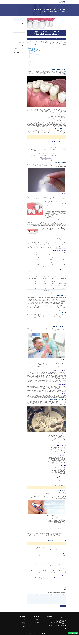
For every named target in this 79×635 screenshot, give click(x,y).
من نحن (51, 619)
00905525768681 (63, 625)
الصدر (23, 31)
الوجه (23, 38)
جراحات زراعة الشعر (21, 42)
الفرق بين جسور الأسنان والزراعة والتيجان (34, 50)
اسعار (63, 587)
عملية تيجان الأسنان (52, 549)
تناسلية (23, 40)
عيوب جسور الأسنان (30, 56)
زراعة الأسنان (37, 622)
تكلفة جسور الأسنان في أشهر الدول (33, 53)
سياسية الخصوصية (49, 626)
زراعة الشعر (37, 619)
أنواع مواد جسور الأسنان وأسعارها (32, 58)
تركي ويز (43, 633)
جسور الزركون (31, 62)
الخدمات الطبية (50, 623)
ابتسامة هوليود (37, 623)
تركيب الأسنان (50, 373)
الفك (23, 35)
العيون (23, 33)
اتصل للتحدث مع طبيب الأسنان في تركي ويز (59, 366)
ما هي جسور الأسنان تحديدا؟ (31, 48)
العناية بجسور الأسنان (31, 64)
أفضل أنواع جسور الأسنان (31, 51)
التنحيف (23, 29)
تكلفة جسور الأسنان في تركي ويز (33, 54)
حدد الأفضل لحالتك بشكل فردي (46, 159)
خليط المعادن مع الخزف (32, 60)
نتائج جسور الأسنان (30, 63)
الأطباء (51, 622)
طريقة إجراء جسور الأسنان (31, 57)
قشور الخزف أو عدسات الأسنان (52, 577)
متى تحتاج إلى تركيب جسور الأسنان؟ (33, 49)
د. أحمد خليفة (55, 38)
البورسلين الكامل (31, 61)
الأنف (23, 27)
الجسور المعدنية (31, 59)
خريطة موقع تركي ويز (49, 625)
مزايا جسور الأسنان (30, 55)
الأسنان (44, 38)
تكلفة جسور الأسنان (30, 52)
